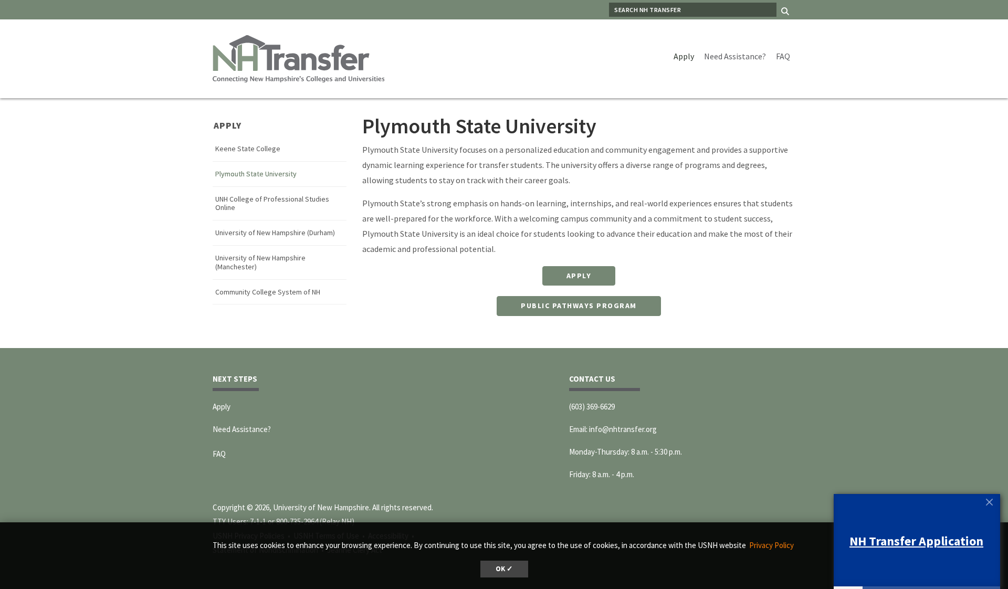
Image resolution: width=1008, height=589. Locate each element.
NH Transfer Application (916, 541)
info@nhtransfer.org (623, 429)
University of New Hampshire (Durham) (275, 232)
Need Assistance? (735, 56)
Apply (684, 56)
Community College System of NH (267, 292)
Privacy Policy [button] (771, 545)
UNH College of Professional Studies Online (272, 204)
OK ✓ (504, 568)
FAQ (783, 56)
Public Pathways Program (579, 305)
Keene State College (247, 148)
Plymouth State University (256, 174)
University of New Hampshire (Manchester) (260, 262)
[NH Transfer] (298, 57)
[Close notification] (989, 502)
